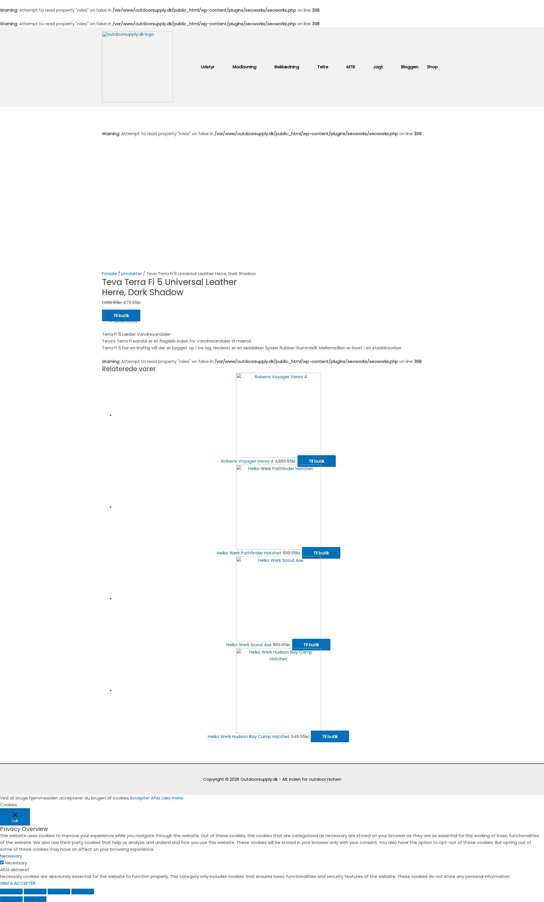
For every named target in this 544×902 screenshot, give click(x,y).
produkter (131, 273)
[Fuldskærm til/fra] (59, 891)
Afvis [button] (156, 798)
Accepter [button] (140, 798)
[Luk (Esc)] (11, 891)
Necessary (16, 863)
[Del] (35, 891)
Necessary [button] (11, 856)
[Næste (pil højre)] (35, 899)
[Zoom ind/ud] (82, 891)
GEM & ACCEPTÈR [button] (17, 883)
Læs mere (172, 798)
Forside (109, 273)
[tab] (278, 321)
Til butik (121, 315)
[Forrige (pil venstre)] (11, 899)
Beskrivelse (126, 321)
